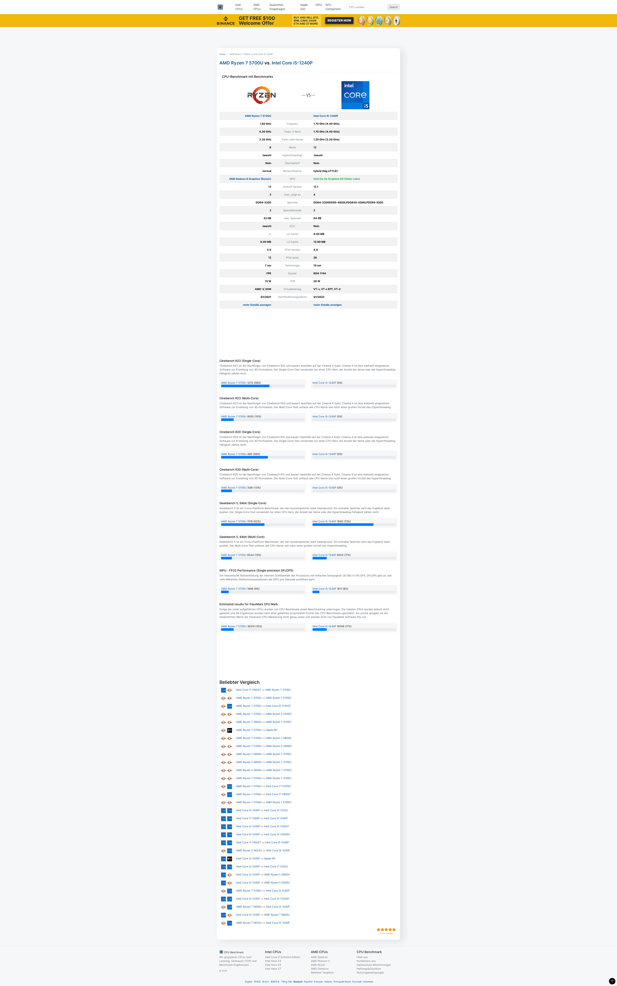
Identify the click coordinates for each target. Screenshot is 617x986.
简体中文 (275, 981)
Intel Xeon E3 (273, 961)
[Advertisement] (308, 38)
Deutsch (298, 981)
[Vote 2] (382, 930)
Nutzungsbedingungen (370, 972)
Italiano (328, 981)
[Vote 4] (390, 930)
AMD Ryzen (318, 964)
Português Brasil (342, 981)
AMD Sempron (320, 968)
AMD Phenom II (320, 961)
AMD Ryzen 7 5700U (241, 63)
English (248, 981)
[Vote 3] (386, 930)
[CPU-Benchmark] (220, 7)
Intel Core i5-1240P (292, 63)
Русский (356, 981)
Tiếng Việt (286, 981)
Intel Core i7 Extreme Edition (282, 957)
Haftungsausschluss (369, 968)
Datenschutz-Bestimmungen (374, 964)
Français (318, 981)
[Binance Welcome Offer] (226, 20)
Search (393, 7)
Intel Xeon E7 (273, 968)
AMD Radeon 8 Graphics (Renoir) (250, 178)
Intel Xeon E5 (273, 964)
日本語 (257, 981)
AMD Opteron (319, 957)
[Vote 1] (378, 930)
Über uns (362, 957)
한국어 (265, 981)
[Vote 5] (394, 930)
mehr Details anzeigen (257, 304)
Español (308, 981)
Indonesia (368, 981)
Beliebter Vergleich (322, 972)
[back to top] (612, 981)
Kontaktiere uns (366, 961)
